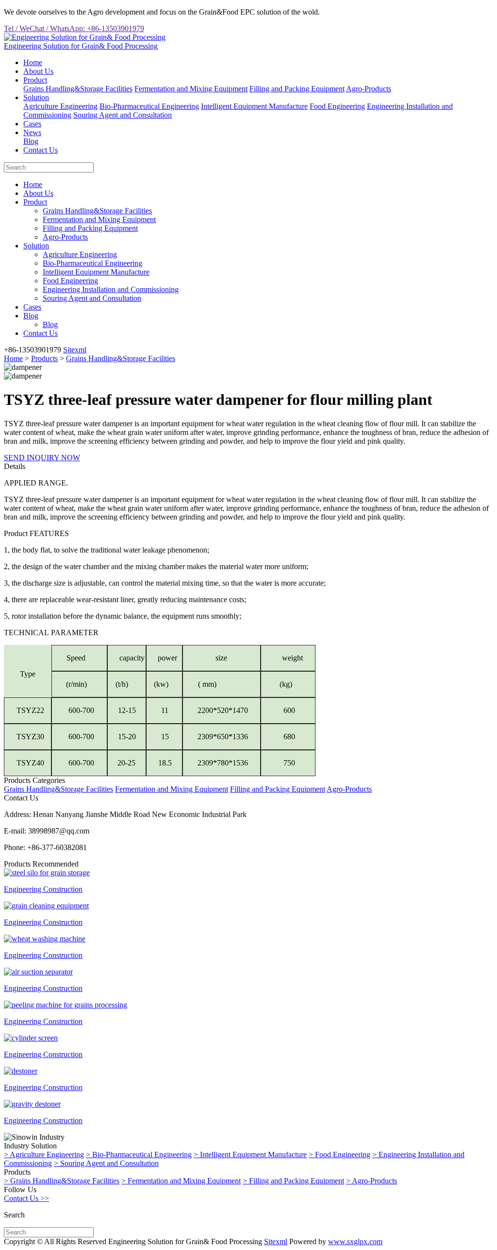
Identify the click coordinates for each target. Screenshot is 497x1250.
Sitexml (74, 350)
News (32, 132)
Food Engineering (337, 106)
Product (35, 80)
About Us (38, 71)
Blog (30, 141)
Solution (36, 97)
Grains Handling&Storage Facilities (78, 89)
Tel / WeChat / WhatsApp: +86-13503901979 (74, 28)
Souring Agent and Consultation (122, 115)
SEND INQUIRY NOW (42, 457)
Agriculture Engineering (60, 106)
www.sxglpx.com (355, 1241)
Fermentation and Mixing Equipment (191, 89)
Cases (32, 124)
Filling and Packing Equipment (297, 89)
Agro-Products (368, 89)
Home (32, 62)
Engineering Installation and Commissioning (111, 289)
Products (44, 358)
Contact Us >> (26, 1198)
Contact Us (40, 150)
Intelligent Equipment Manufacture (254, 106)
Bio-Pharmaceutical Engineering (149, 106)
